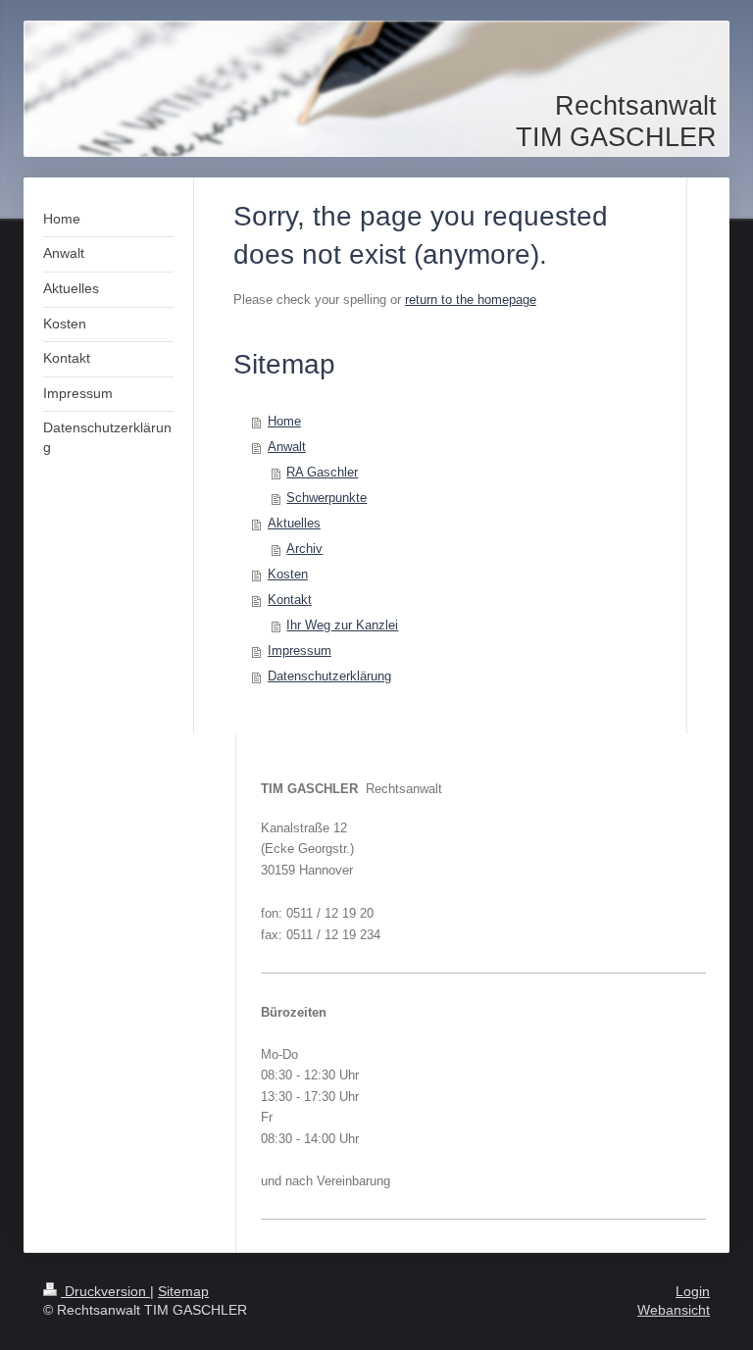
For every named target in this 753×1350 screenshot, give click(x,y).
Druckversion (105, 1291)
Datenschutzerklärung (329, 676)
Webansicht (673, 1310)
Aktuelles (294, 523)
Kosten (288, 574)
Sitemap (183, 1291)
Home (284, 421)
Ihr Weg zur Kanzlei (342, 625)
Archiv (304, 548)
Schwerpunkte (326, 497)
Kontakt (290, 599)
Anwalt (287, 446)
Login (693, 1291)
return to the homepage (470, 299)
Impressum (299, 650)
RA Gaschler (322, 472)
